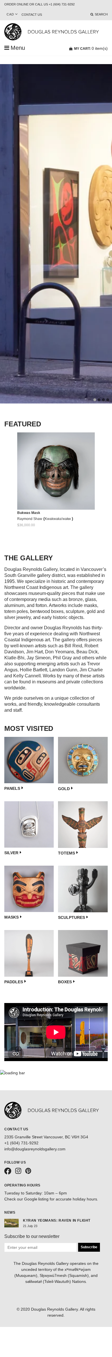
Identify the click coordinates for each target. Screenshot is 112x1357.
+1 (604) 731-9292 (21, 1143)
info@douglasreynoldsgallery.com (34, 1149)
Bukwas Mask (28, 513)
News (9, 1212)
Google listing (36, 1199)
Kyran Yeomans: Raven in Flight (56, 1220)
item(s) (91, 48)
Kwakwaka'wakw (58, 519)
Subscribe (89, 1247)
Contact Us (32, 14)
